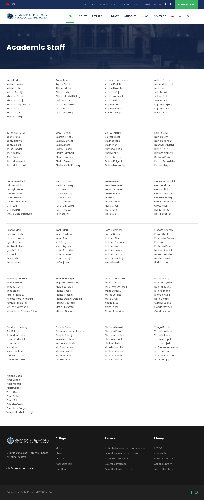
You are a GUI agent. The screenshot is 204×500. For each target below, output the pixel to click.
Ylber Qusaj (13, 392)
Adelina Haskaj (14, 84)
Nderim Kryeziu (163, 282)
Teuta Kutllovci (113, 359)
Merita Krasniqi (64, 294)
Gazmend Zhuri (163, 185)
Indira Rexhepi (64, 234)
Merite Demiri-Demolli (69, 299)
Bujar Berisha (112, 141)
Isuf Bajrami (62, 262)
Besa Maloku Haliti (16, 165)
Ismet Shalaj (63, 258)
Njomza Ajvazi (162, 294)
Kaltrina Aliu (112, 238)
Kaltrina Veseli (113, 246)
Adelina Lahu (13, 88)
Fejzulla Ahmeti (114, 189)
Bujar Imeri (111, 145)
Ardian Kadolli (113, 84)
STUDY (92, 4)
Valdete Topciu (163, 339)
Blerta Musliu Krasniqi (68, 165)
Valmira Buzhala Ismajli (19, 412)
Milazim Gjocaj (64, 311)
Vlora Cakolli (13, 388)
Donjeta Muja (162, 165)
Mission (60, 448)
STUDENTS (125, 4)
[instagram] (170, 4)
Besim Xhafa (63, 145)
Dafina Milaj (161, 132)
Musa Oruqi (111, 299)
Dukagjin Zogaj (14, 189)
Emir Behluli (13, 209)
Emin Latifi (12, 205)
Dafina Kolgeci (113, 161)
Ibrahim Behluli (15, 246)
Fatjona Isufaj (63, 201)
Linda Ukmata (162, 262)
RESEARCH (103, 4)
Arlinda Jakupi (113, 112)
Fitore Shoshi (112, 201)
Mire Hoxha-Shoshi (116, 286)
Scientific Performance (118, 469)
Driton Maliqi (13, 185)
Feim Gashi (62, 214)
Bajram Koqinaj (163, 104)
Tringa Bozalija (162, 327)
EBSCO (158, 448)
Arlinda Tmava (162, 80)
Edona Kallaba (14, 193)
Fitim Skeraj (111, 197)
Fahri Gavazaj (64, 193)
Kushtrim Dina (162, 246)
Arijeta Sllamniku (114, 108)
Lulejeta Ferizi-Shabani (19, 299)
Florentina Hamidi (164, 181)
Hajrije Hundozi (162, 209)
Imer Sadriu (62, 230)
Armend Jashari (163, 84)
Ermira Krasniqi (64, 185)
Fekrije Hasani (113, 193)
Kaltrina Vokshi (113, 250)
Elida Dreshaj (13, 197)
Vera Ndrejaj (161, 359)
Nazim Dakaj (161, 278)
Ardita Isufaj (112, 92)
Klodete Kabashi (163, 230)
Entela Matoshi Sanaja (19, 214)
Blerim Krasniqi (64, 157)
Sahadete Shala (15, 359)
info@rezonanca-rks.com (20, 468)
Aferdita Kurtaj (14, 108)
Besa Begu (12, 157)
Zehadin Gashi (14, 404)
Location (61, 469)
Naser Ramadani (114, 311)
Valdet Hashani (163, 331)
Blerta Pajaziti (113, 132)
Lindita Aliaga (14, 282)
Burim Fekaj (111, 153)
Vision (59, 453)
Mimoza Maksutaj (115, 278)
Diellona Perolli (162, 157)
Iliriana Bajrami (14, 262)
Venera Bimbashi (164, 355)
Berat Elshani (14, 149)
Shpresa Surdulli (114, 335)
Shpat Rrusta (63, 355)
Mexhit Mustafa (65, 307)
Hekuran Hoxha (15, 234)
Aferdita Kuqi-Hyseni (18, 104)
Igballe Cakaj (14, 250)
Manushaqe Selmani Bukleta (22, 311)
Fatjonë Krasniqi (65, 205)
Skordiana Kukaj (114, 347)
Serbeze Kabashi (65, 343)
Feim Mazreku (113, 181)
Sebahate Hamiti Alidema (70, 331)
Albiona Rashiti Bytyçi (68, 96)
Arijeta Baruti (112, 104)
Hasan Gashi (13, 230)
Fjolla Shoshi (112, 205)
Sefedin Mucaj (64, 335)
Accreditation (64, 464)
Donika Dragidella (164, 161)
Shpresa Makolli (114, 327)
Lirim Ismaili (13, 290)
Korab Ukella (161, 234)
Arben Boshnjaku (65, 104)
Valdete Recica (163, 335)
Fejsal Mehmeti (114, 185)
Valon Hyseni (161, 351)
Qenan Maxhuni (163, 307)
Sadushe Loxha (15, 355)
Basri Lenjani (161, 112)
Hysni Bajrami (14, 242)
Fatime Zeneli (63, 197)
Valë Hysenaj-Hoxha (166, 347)
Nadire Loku (111, 303)
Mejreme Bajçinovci (67, 282)
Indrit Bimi (61, 238)
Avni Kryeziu (161, 100)
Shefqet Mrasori (65, 347)
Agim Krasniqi (14, 116)
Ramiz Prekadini (15, 339)
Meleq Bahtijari (64, 286)
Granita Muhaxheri (165, 201)
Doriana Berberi (15, 181)
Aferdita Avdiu (14, 96)
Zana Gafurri (13, 396)
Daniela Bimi (161, 137)
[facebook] (165, 4)
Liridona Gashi (14, 286)
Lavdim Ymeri (162, 258)
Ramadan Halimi (15, 335)
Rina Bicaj (11, 347)
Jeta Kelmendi (113, 230)
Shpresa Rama (113, 331)
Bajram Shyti (161, 108)
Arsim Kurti (160, 88)
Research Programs (116, 458)
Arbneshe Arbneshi (116, 80)
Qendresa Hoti (162, 311)
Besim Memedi (64, 141)
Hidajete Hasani (15, 238)
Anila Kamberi (64, 100)
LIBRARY (114, 4)
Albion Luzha (63, 92)
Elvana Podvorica (16, 201)
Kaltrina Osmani (114, 242)
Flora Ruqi (110, 214)
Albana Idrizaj (63, 88)
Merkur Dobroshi (65, 303)
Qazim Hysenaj (162, 303)
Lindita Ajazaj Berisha (18, 278)
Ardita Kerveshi (114, 96)
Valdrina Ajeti (162, 343)
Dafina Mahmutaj (115, 165)
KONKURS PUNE (186, 4)
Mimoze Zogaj (113, 282)
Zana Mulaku (13, 400)
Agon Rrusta (63, 80)
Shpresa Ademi (64, 359)
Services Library (163, 458)
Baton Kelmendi (15, 132)
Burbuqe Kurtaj (113, 149)
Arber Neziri (62, 108)
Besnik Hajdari (64, 149)
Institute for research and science (125, 448)
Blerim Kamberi (65, 153)
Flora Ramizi (112, 209)
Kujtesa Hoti (161, 242)
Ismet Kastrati (64, 254)
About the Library (164, 469)
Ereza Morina (63, 181)
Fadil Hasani (62, 189)
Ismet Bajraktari (65, 250)
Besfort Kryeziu (64, 137)
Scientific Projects (115, 464)
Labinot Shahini (163, 250)
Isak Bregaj (62, 242)
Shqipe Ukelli (112, 343)
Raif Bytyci (12, 331)
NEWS (136, 4)
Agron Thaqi (63, 84)
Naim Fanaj (111, 307)
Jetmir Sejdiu (112, 234)
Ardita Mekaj (112, 100)
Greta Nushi (161, 205)
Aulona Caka (161, 96)
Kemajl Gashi (112, 262)
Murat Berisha (113, 294)
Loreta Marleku (15, 294)
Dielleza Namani (163, 153)
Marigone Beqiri (65, 278)
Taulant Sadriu (113, 355)
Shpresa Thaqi (113, 339)
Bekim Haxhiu (14, 141)
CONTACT (146, 4)
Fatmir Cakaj (63, 209)
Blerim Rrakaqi (64, 161)
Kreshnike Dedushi (165, 238)
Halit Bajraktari (162, 214)
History (60, 458)
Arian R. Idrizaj (14, 80)
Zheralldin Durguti (16, 408)
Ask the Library (163, 464)
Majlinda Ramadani (17, 307)
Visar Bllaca (13, 380)
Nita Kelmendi (162, 290)
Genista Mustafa (164, 193)
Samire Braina (64, 327)
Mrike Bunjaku (113, 290)
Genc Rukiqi (161, 189)
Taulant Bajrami (114, 351)
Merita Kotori (63, 290)
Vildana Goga (14, 375)
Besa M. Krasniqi (15, 161)
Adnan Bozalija (14, 92)
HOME (83, 4)
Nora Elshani (161, 299)
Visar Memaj (13, 384)
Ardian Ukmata (114, 88)
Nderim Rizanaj (162, 286)
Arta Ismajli (160, 92)
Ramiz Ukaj (12, 343)
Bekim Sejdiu (13, 145)
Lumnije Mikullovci (16, 303)
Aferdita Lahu (14, 112)
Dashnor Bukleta (164, 145)
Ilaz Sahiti (11, 254)
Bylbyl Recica (113, 157)
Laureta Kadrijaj (163, 254)
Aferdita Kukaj (14, 100)
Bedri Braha (13, 137)
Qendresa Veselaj (16, 327)
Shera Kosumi (64, 351)
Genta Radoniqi (163, 197)
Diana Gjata (161, 149)
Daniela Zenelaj (163, 141)
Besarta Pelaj (63, 132)
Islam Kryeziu (63, 246)
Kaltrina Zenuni (113, 254)
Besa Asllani (13, 153)
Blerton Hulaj (112, 137)
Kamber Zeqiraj (114, 258)
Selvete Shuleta (65, 339)
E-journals (160, 453)
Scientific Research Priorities (121, 453)
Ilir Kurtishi (12, 258)
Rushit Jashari (14, 351)
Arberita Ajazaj (64, 112)
